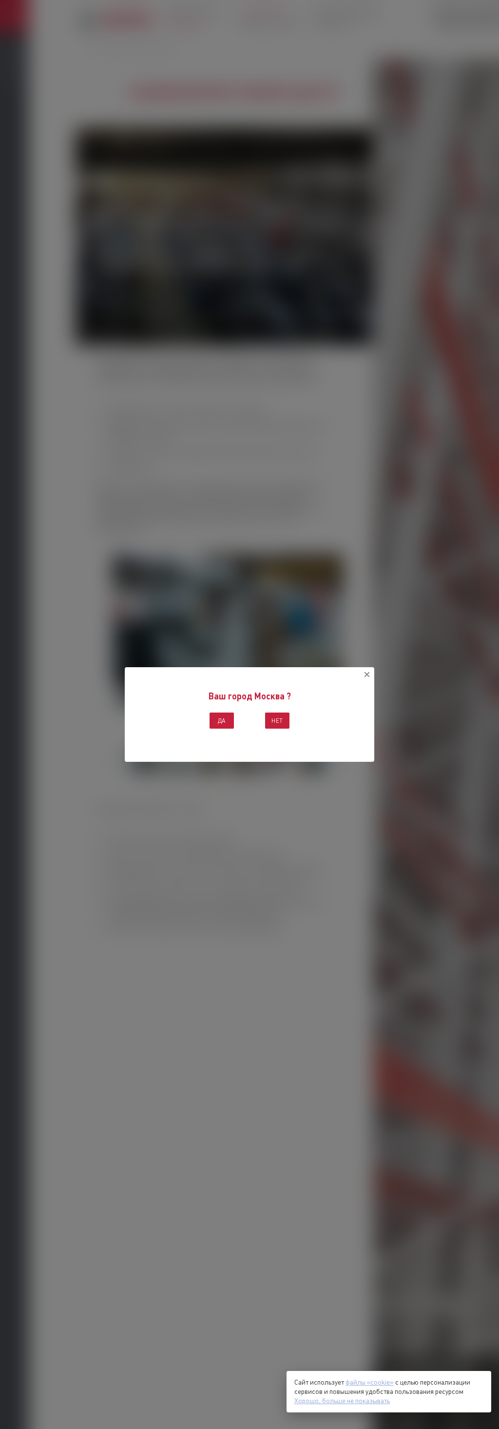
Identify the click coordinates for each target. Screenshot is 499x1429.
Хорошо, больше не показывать (342, 1401)
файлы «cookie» (369, 1382)
